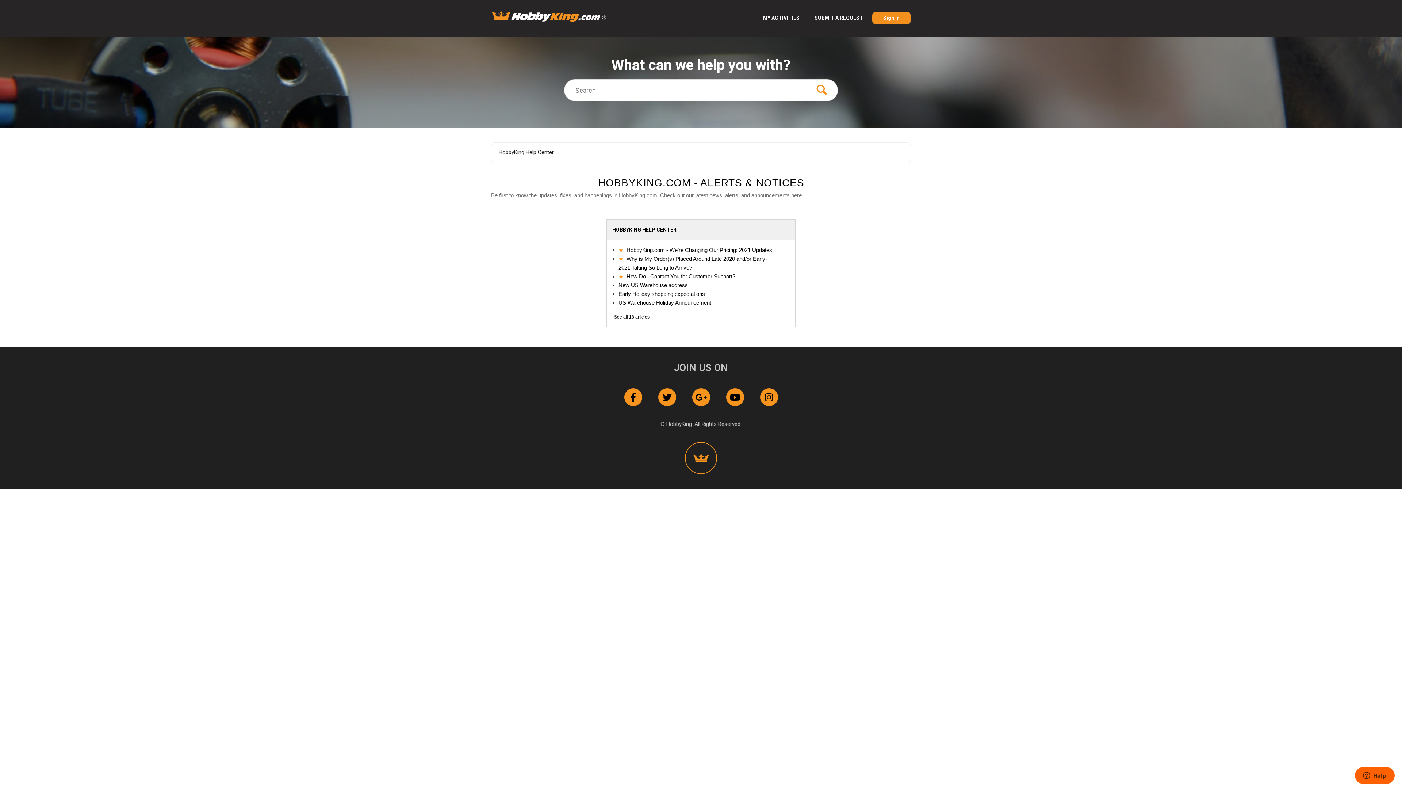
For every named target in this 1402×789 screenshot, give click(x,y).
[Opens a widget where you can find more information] (1375, 776)
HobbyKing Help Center (526, 152)
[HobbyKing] (701, 458)
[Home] (549, 16)
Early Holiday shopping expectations (661, 294)
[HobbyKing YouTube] (735, 397)
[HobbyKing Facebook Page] (633, 397)
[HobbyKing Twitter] (667, 397)
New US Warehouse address (653, 285)
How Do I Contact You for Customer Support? (681, 276)
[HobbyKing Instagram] (769, 397)
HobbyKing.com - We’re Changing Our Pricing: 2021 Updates (699, 250)
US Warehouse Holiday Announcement (664, 303)
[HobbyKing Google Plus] (701, 397)
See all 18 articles (632, 317)
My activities (781, 18)
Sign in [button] (891, 18)
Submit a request (839, 18)
